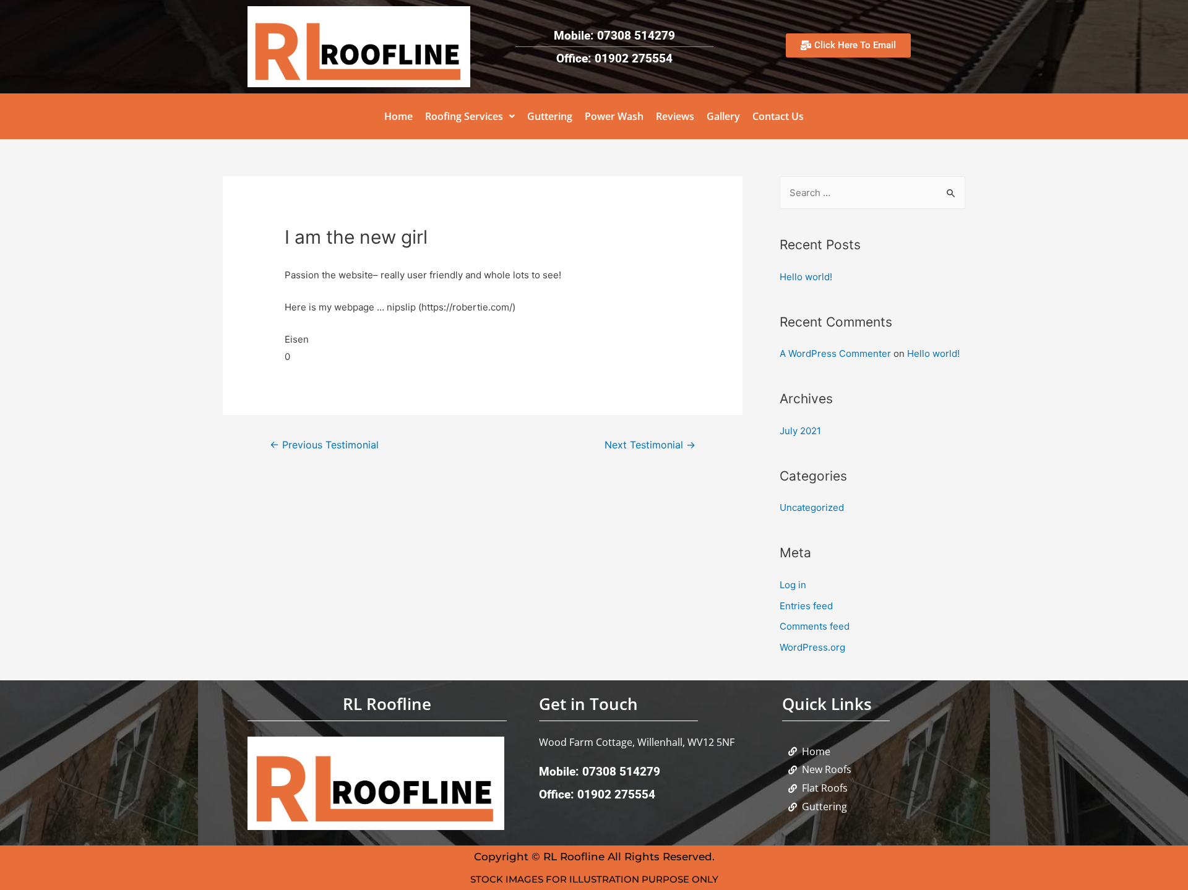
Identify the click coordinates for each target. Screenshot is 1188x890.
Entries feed (806, 606)
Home (398, 116)
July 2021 (800, 431)
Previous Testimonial (324, 445)
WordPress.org (812, 647)
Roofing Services (464, 116)
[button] (470, 116)
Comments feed (815, 626)
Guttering (549, 116)
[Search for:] (872, 193)
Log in (793, 585)
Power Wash (614, 116)
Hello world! (806, 277)
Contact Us (778, 116)
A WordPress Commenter (835, 353)
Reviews (675, 116)
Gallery (723, 116)
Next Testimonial (650, 445)
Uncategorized (812, 507)
